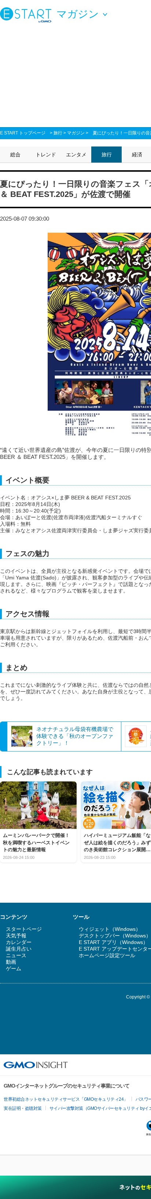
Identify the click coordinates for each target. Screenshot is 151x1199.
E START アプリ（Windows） (113, 942)
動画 (11, 962)
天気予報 (16, 936)
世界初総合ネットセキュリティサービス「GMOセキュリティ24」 (66, 1099)
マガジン (76, 133)
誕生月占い (19, 949)
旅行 (58, 133)
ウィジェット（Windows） (110, 929)
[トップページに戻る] (27, 15)
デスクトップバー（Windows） (115, 936)
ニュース (16, 955)
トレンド (46, 154)
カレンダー (19, 942)
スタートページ (24, 929)
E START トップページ (22, 133)
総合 (15, 154)
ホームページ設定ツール (107, 955)
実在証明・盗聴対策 (23, 1108)
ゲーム (13, 968)
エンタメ (76, 154)
